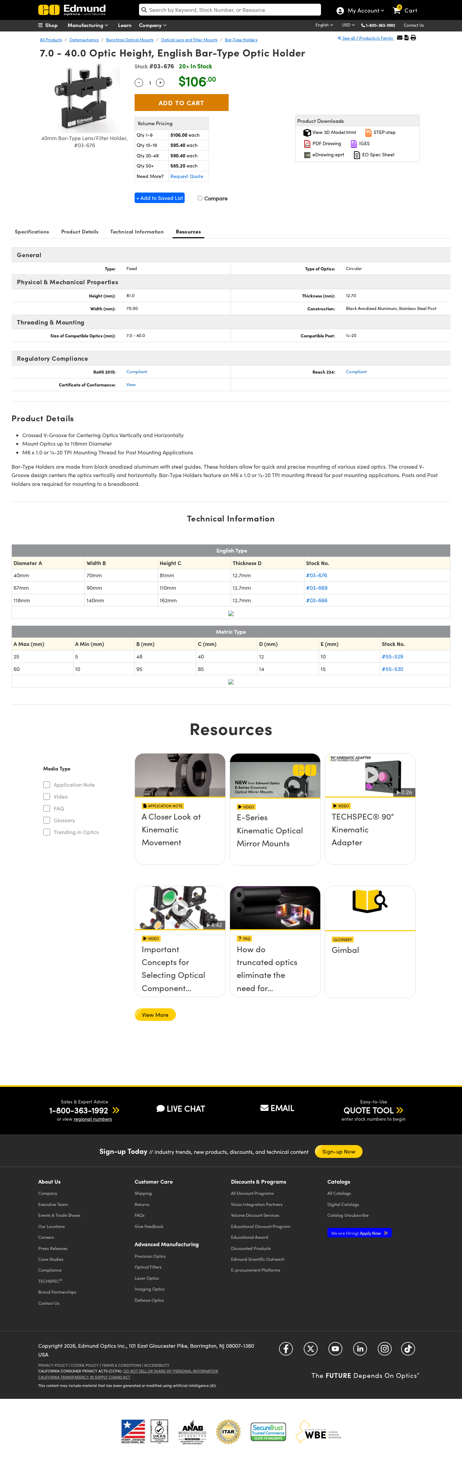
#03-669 (316, 587)
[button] (383, 25)
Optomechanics (84, 39)
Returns (142, 1204)
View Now (180, 836)
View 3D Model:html (333, 132)
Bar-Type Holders (241, 39)
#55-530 (392, 668)
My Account (363, 11)
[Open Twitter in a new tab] (310, 1351)
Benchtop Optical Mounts (130, 39)
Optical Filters (148, 1267)
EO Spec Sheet (378, 154)
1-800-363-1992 (380, 25)
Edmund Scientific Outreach (257, 1259)
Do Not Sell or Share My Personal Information (170, 1370)
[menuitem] (55, 25)
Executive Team (53, 1204)
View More (155, 1014)
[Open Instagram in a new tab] (384, 1351)
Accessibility (156, 1365)
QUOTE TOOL (369, 1109)
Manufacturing (86, 24)
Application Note (74, 784)
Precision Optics (150, 1256)
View (131, 384)
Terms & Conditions (121, 1365)
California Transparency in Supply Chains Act (84, 1377)
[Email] (400, 37)
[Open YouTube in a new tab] (335, 1351)
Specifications (32, 231)
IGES (364, 143)
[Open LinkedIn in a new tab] (360, 1351)
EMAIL (282, 1107)
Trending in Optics (76, 831)
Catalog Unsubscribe (348, 1215)
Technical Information (137, 231)
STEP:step (384, 132)
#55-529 (392, 656)
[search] (230, 10)
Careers (46, 1237)
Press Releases (53, 1248)
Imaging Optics (150, 1289)
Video (61, 796)
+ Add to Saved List (159, 197)
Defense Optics (149, 1300)
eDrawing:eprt (327, 154)
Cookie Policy (85, 1365)
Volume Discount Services (255, 1215)
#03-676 (316, 575)
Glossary (64, 820)
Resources (188, 231)
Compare (215, 198)
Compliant (136, 371)
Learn (125, 24)
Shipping (143, 1193)
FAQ (59, 808)
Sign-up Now (338, 1151)
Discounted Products (251, 1248)
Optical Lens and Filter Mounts (189, 39)
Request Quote (186, 176)
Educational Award (249, 1237)
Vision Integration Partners (257, 1204)
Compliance (50, 1270)
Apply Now (356, 1233)
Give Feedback (149, 1226)
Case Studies (51, 1259)
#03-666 (316, 600)
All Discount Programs (252, 1193)
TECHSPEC (50, 1281)
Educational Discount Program (260, 1226)
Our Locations (51, 1226)
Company (151, 24)
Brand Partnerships (57, 1292)
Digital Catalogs (343, 1204)
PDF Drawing (326, 143)
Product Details (80, 231)
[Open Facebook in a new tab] (286, 1351)
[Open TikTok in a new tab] (408, 1351)
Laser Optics (147, 1278)
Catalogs (339, 1193)
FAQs (140, 1215)
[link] (408, 5)
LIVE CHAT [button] (186, 1108)
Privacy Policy (53, 1365)
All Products (51, 39)
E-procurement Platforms (255, 1270)
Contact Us (414, 25)
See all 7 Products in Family (368, 38)
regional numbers (93, 1119)
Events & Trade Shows (59, 1215)
